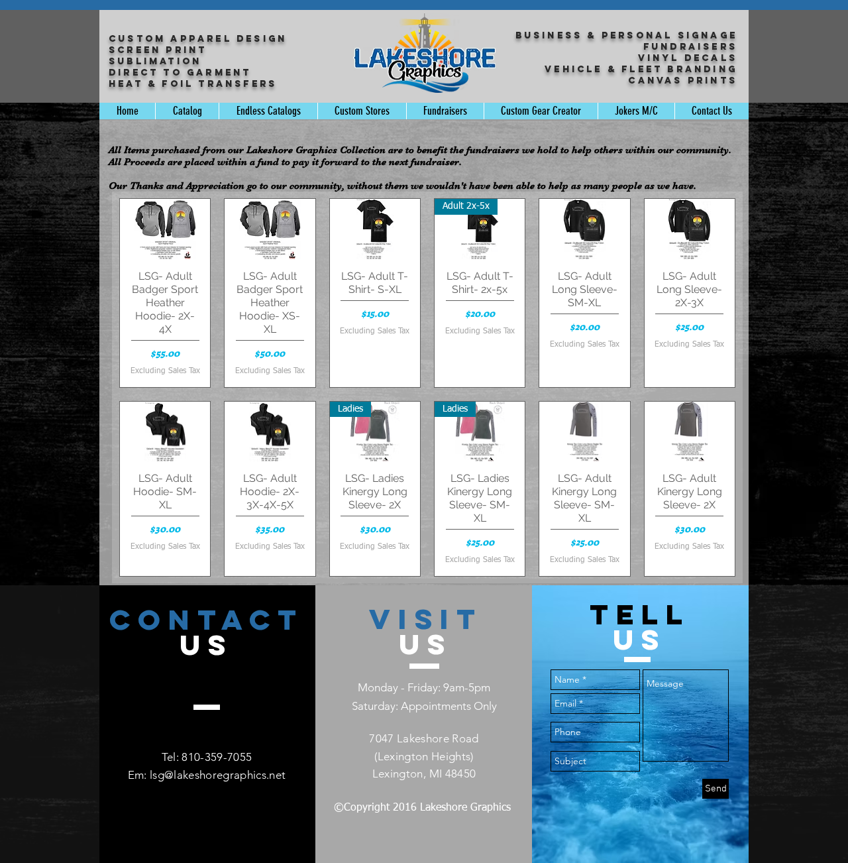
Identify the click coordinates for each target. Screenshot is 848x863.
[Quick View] (165, 229)
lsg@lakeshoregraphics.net (218, 774)
